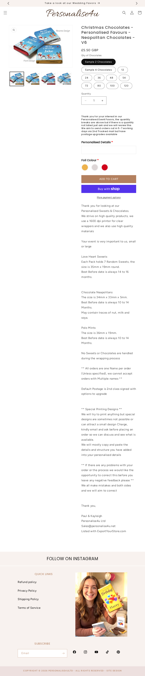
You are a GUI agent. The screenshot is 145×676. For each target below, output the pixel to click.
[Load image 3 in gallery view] (48, 79)
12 (122, 69)
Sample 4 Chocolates (98, 69)
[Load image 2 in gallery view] (33, 79)
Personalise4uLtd (60, 670)
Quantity (86, 93)
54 (124, 77)
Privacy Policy (27, 590)
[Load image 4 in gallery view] (64, 79)
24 (86, 77)
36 (99, 77)
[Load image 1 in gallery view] (17, 79)
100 (112, 85)
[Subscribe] (63, 653)
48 (111, 77)
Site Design (114, 670)
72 (86, 85)
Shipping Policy (28, 599)
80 (99, 85)
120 (126, 85)
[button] (124, 13)
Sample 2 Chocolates (98, 61)
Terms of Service (29, 607)
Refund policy (27, 582)
